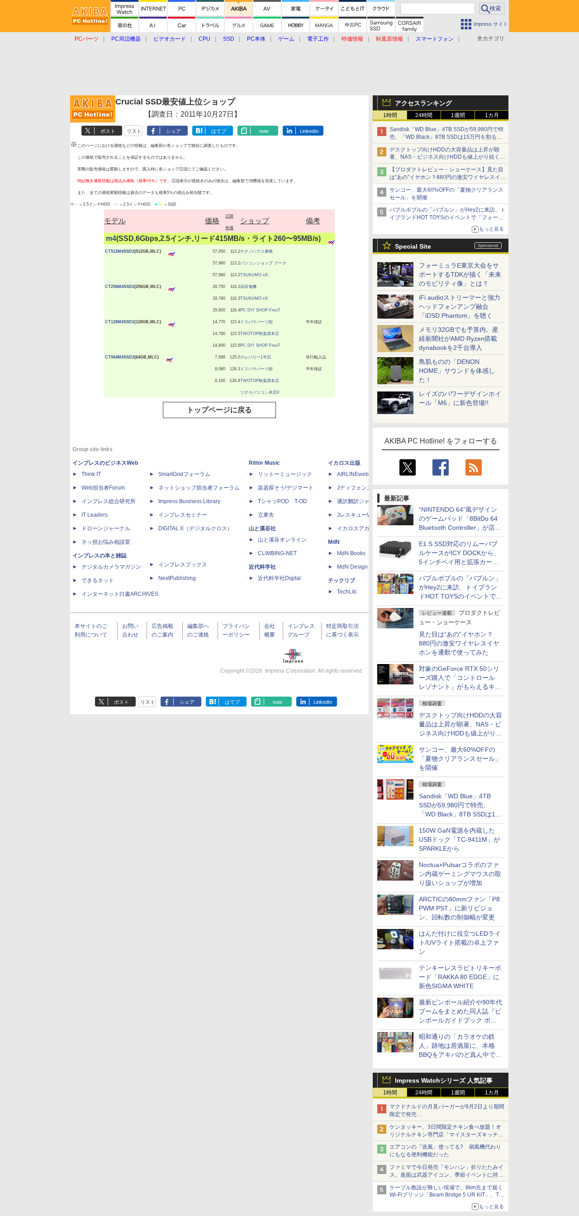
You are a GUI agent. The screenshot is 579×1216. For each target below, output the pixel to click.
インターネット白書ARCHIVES (119, 594)
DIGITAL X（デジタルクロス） (195, 528)
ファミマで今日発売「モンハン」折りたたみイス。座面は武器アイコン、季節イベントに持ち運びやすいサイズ (446, 1175)
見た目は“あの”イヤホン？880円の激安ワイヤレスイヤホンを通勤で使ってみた (459, 643)
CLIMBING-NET (277, 553)
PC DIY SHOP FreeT (260, 310)
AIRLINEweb (353, 474)
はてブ (218, 131)
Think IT (91, 474)
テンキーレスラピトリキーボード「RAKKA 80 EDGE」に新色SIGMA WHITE (460, 977)
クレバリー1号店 (255, 357)
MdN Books (351, 553)
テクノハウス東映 (256, 251)
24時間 (423, 115)
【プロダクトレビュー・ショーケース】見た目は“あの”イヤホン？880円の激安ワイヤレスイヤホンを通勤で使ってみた (447, 177)
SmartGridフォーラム (184, 474)
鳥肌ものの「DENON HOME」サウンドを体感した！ (457, 370)
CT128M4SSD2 (119, 322)
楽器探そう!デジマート (285, 488)
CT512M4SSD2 (119, 251)
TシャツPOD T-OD (282, 501)
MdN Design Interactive (365, 567)
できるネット (97, 580)
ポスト (107, 131)
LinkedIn (309, 131)
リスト (134, 131)
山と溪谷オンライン (282, 540)
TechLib (346, 592)
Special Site (413, 246)
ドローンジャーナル (105, 528)
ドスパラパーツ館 (256, 322)
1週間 (458, 115)
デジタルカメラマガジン (111, 567)
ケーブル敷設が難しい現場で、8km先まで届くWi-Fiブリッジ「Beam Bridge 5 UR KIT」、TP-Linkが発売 (446, 1195)
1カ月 (492, 115)
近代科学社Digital (279, 578)
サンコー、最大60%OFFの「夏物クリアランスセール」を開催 (460, 758)
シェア (173, 131)
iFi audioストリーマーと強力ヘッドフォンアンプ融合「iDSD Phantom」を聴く (459, 306)
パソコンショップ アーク (263, 263)
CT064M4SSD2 (119, 357)
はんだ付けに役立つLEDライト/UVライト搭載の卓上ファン (460, 942)
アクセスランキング (423, 103)
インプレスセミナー (182, 515)
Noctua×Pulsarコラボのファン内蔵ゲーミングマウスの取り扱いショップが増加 (460, 873)
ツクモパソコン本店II (260, 392)
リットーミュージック (285, 474)
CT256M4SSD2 (119, 286)
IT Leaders (94, 515)
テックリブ (341, 580)
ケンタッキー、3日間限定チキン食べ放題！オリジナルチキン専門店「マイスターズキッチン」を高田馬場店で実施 (445, 1134)
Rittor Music (264, 463)
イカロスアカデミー (361, 528)
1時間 (390, 115)
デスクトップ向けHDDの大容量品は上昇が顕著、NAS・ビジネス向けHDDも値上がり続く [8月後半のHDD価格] (447, 157)
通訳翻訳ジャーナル (361, 501)
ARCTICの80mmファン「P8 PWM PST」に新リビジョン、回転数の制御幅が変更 (459, 908)
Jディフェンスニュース (365, 488)
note (264, 131)
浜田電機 (248, 286)
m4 (111, 238)
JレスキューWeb (357, 515)
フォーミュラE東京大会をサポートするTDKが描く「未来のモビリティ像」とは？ (460, 274)
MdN (334, 542)
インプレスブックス (182, 564)
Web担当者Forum (103, 488)
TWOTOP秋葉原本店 (259, 333)
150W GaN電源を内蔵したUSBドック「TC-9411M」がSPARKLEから (459, 839)
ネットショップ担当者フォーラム (199, 488)
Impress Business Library (189, 501)
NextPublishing (177, 578)
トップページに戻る (219, 410)
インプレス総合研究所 (108, 501)
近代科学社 (262, 567)
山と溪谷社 (262, 528)
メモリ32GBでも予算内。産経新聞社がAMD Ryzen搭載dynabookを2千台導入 (458, 338)
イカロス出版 (344, 463)
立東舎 (266, 515)
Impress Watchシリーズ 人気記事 (444, 1080)
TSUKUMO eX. (254, 275)
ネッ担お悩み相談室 (105, 542)
